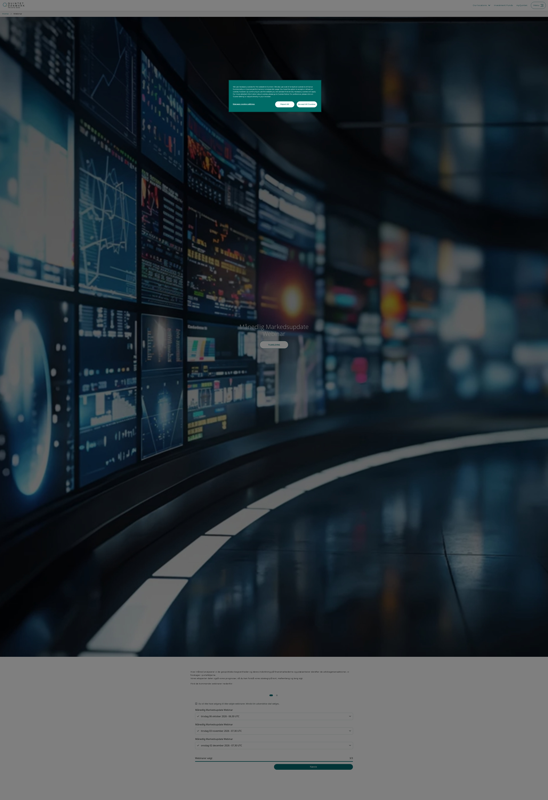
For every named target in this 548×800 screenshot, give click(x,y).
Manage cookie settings (244, 104)
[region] (275, 96)
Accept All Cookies (307, 104)
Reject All (285, 104)
